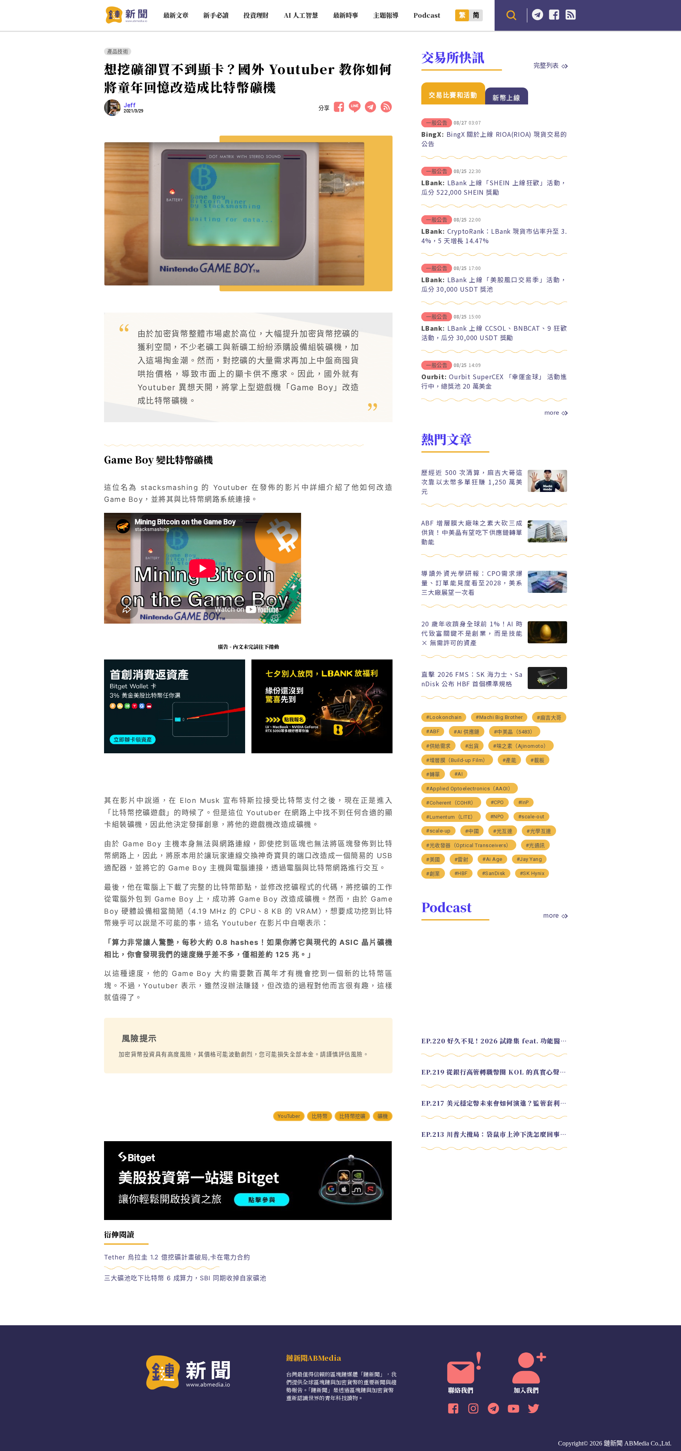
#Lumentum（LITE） (451, 817)
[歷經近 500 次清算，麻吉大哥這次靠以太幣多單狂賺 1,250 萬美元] (547, 489)
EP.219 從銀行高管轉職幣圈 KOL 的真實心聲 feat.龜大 (494, 1072)
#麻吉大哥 (549, 718)
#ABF (432, 731)
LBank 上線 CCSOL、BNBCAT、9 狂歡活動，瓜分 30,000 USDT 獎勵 (494, 332)
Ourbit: (434, 376)
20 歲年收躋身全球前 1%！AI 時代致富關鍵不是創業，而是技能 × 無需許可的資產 (472, 633)
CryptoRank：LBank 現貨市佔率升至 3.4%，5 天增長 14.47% (494, 235)
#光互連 (502, 831)
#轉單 (433, 774)
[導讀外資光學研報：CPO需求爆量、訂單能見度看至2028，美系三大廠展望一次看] (547, 590)
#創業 (433, 874)
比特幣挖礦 (352, 1116)
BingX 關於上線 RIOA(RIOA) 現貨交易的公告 (494, 138)
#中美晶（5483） (515, 732)
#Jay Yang (529, 859)
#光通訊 (535, 845)
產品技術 (117, 51)
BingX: (432, 134)
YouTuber (289, 1116)
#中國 (472, 831)
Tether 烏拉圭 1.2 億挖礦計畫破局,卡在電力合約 (177, 1257)
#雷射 (461, 859)
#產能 (509, 760)
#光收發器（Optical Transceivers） (469, 845)
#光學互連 (539, 831)
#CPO (497, 802)
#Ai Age (492, 859)
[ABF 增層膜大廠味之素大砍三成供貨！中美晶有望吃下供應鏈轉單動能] (547, 540)
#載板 (537, 760)
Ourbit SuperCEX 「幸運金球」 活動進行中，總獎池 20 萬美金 (494, 381)
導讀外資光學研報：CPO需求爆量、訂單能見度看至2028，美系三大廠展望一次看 (472, 582)
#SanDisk (494, 873)
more (551, 412)
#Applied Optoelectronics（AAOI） (469, 789)
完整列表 (546, 65)
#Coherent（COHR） (451, 803)
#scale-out (531, 817)
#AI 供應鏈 (467, 732)
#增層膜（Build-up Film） (457, 760)
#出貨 (472, 746)
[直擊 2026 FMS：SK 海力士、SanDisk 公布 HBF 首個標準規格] (547, 687)
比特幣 (319, 1116)
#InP (523, 802)
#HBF (461, 873)
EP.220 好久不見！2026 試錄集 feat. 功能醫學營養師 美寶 (494, 1040)
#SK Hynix (532, 873)
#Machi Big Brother (499, 717)
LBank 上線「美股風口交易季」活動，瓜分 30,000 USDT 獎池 (494, 284)
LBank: (433, 182)
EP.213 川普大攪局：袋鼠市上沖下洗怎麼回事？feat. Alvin (494, 1134)
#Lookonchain (443, 717)
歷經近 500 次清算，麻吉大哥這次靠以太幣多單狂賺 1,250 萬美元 (472, 482)
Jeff (130, 105)
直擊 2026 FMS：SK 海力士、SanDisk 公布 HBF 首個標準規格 (472, 678)
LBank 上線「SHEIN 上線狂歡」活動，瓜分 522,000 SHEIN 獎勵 (494, 187)
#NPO (497, 817)
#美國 (433, 859)
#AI (458, 774)
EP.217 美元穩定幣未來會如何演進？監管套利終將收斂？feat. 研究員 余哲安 (494, 1103)
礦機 (383, 1116)
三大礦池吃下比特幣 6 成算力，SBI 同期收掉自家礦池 (185, 1278)
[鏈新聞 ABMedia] (126, 21)
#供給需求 (438, 746)
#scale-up (438, 831)
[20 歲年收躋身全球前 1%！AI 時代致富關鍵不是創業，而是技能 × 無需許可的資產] (547, 641)
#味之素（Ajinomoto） (521, 746)
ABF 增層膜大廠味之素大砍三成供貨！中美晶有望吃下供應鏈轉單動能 (472, 532)
